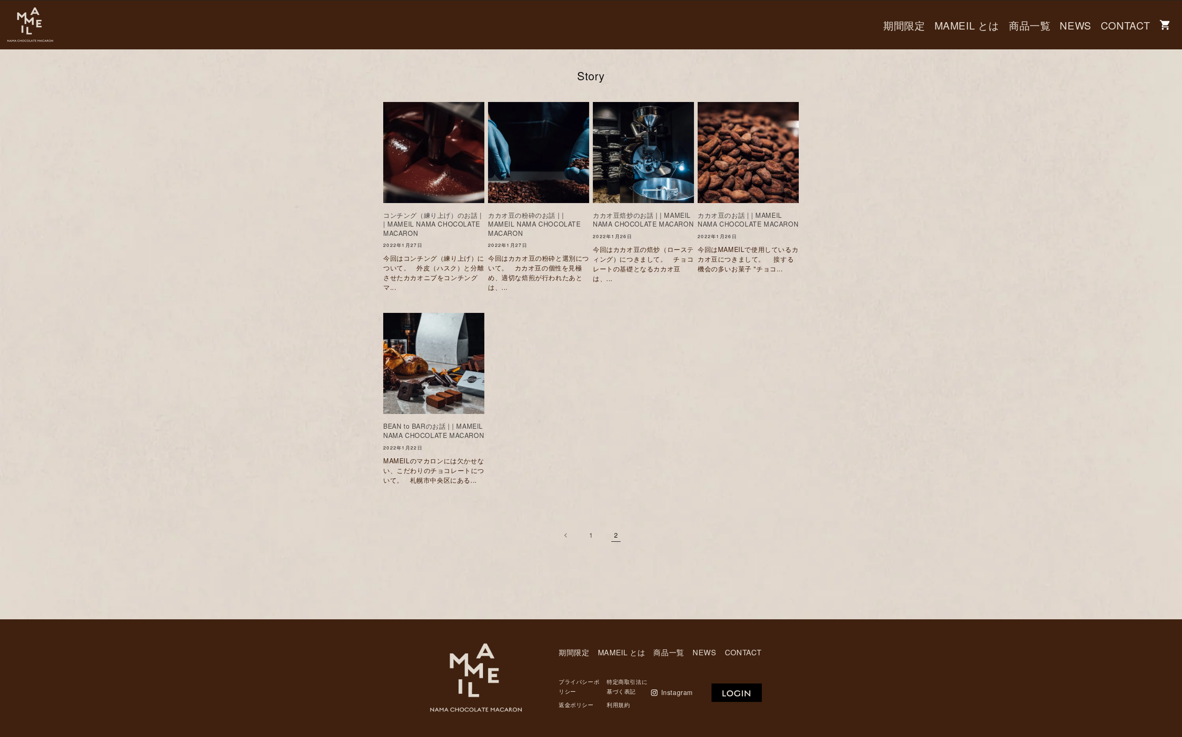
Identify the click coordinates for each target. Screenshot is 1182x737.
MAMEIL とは (967, 25)
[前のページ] (566, 535)
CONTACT (1125, 25)
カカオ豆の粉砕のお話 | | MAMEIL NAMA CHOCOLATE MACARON (534, 224)
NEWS (1075, 25)
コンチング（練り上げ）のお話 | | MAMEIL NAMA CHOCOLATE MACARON (432, 224)
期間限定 (904, 25)
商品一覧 (1029, 25)
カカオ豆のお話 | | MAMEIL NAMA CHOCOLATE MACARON (748, 220)
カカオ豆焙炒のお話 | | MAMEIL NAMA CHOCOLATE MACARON (643, 220)
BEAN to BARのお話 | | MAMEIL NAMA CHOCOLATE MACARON (433, 431)
